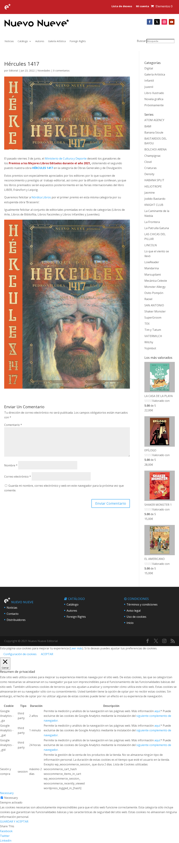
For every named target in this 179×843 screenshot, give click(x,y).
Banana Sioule (153, 132)
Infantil (149, 80)
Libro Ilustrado (154, 93)
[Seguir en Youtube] (171, 22)
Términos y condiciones (142, 604)
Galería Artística (57, 41)
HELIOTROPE (153, 186)
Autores (39, 41)
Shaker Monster (155, 311)
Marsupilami (152, 274)
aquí (157, 711)
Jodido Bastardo (154, 199)
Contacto (13, 614)
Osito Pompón (153, 293)
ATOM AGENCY (154, 120)
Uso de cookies (136, 617)
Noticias (9, 41)
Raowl (148, 299)
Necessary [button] (7, 793)
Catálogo (23, 41)
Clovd (148, 162)
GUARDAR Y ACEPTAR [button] (14, 821)
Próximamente (154, 105)
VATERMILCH (153, 336)
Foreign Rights (78, 41)
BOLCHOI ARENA (155, 149)
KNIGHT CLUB (153, 205)
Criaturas (150, 168)
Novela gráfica (153, 99)
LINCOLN (150, 245)
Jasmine (149, 192)
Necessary (11, 798)
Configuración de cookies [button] (20, 654)
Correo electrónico (17, 476)
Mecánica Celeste (155, 281)
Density (149, 174)
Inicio (130, 623)
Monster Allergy (155, 287)
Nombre (10, 465)
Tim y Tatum (152, 330)
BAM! (147, 126)
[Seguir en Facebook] (149, 22)
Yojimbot (150, 348)
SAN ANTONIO (154, 305)
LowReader (151, 262)
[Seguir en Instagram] (164, 22)
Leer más (76, 648)
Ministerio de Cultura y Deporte (66, 158)
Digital (148, 68)
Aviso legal (134, 611)
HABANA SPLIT (154, 180)
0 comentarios (61, 70)
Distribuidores (16, 620)
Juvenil (148, 87)
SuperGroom (152, 317)
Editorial (13, 70)
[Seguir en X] (157, 22)
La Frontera (152, 222)
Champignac (152, 156)
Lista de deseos (122, 6)
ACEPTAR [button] (47, 654)
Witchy (148, 342)
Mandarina (151, 268)
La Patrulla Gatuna (156, 228)
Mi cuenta (142, 6)
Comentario (13, 425)
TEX (146, 324)
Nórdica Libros (41, 197)
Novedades (43, 70)
